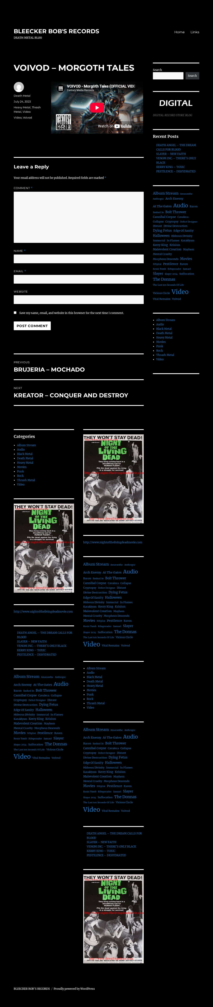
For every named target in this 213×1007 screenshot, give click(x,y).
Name (20, 251)
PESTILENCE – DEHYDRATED (36, 654)
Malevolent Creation (28, 723)
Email (20, 271)
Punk (20, 471)
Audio (21, 449)
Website (21, 291)
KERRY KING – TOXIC (31, 650)
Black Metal (24, 454)
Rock (20, 476)
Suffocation (35, 744)
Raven (58, 733)
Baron (18, 690)
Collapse (56, 695)
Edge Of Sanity (24, 710)
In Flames (57, 714)
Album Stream (26, 445)
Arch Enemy (23, 685)
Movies (22, 467)
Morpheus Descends (47, 728)
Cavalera (43, 695)
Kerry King (36, 719)
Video (27, 111)
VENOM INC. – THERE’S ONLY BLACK (41, 646)
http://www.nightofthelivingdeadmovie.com (43, 611)
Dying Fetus (48, 705)
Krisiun (50, 719)
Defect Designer (37, 700)
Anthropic (60, 677)
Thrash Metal (26, 480)
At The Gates (42, 685)
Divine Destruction (25, 704)
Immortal (43, 714)
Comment (23, 188)
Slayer (58, 738)
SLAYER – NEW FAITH (32, 641)
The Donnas (56, 744)
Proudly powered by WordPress (74, 989)
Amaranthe (47, 677)
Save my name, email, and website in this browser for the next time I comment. (71, 313)
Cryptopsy (20, 700)
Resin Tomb (20, 738)
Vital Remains (41, 757)
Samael (48, 738)
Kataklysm (20, 718)
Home (179, 32)
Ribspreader (35, 738)
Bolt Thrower (46, 690)
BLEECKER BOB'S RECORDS (56, 31)
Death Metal (22, 95)
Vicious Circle (54, 749)
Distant (52, 700)
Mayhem (49, 723)
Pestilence (45, 733)
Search (157, 70)
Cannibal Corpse (25, 695)
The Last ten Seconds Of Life (29, 749)
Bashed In (28, 690)
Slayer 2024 (20, 744)
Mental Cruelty (23, 728)
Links (195, 32)
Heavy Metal (22, 107)
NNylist (31, 733)
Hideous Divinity (24, 714)
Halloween (44, 710)
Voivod (27, 117)
